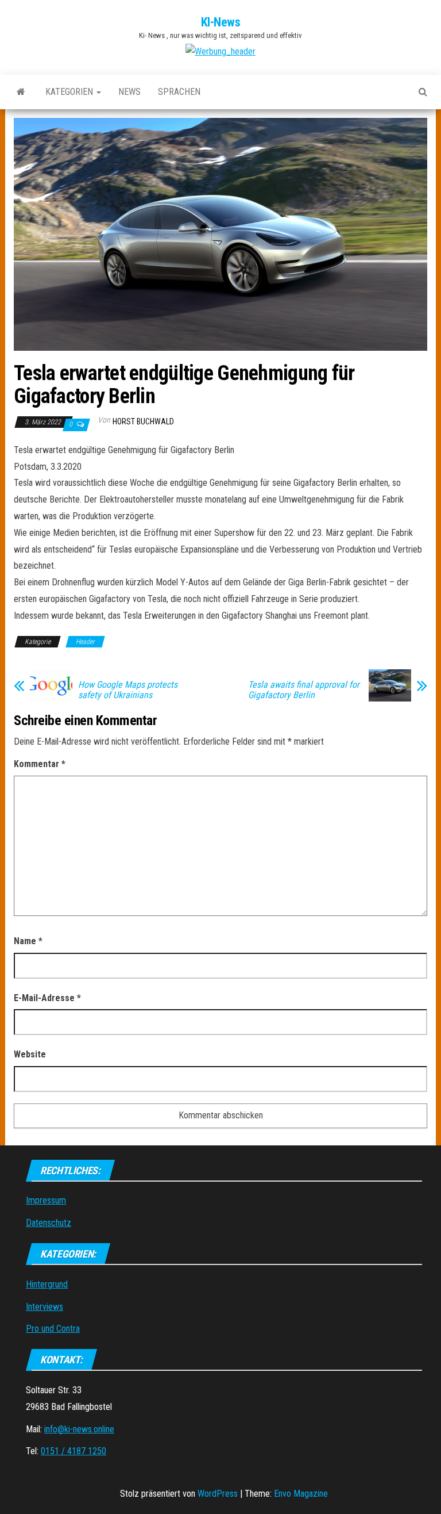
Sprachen (179, 91)
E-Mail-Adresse (47, 997)
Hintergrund (47, 1284)
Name (28, 941)
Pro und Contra (53, 1328)
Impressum (46, 1200)
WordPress (218, 1493)
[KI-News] (21, 92)
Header (85, 642)
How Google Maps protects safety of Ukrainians (127, 690)
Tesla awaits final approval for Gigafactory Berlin (303, 690)
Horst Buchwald (143, 421)
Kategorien (70, 91)
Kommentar (39, 763)
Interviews (44, 1306)
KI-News (221, 22)
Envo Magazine (301, 1493)
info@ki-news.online (79, 1429)
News (129, 91)
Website (30, 1054)
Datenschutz (48, 1222)
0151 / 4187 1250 (73, 1451)
